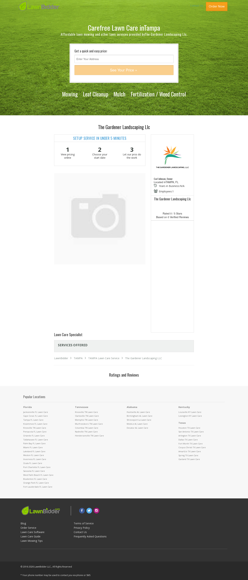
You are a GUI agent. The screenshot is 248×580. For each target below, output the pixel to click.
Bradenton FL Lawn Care (35, 479)
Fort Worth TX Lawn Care (190, 443)
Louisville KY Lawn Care (189, 412)
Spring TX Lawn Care (188, 455)
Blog (23, 523)
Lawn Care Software (32, 532)
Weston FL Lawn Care (33, 455)
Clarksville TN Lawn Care (87, 415)
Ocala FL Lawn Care (32, 463)
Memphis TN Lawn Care (86, 419)
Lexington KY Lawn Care (190, 415)
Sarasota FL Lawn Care (34, 471)
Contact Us (196, 5)
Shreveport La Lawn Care (139, 419)
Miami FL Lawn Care (33, 447)
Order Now (217, 6)
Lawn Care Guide (30, 536)
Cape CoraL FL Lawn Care (35, 415)
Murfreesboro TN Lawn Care (89, 423)
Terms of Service (84, 523)
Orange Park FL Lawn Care (36, 482)
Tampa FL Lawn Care (33, 419)
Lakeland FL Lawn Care (34, 451)
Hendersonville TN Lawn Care (89, 435)
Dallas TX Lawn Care (188, 439)
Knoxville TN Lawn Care (34, 427)
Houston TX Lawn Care (189, 427)
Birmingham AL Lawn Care (139, 415)
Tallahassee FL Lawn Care (35, 439)
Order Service (28, 527)
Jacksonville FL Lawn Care (35, 412)
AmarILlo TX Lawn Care (189, 451)
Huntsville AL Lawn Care (138, 412)
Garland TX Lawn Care (189, 459)
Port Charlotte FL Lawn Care (36, 467)
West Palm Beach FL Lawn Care (38, 475)
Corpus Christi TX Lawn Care (192, 447)
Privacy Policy (82, 527)
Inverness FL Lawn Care (34, 459)
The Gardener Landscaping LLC (143, 358)
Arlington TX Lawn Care (189, 435)
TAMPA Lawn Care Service (103, 358)
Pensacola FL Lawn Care (34, 431)
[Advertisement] (172, 277)
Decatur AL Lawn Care (137, 427)
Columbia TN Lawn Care (86, 427)
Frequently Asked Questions (90, 536)
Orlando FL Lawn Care (34, 435)
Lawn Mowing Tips (32, 540)
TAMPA (78, 358)
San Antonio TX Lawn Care (191, 431)
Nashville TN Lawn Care (86, 431)
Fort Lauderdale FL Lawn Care (37, 486)
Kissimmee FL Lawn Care (35, 423)
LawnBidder (61, 358)
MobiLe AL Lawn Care (137, 423)
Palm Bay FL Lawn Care (34, 443)
